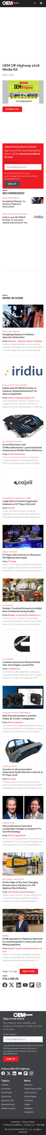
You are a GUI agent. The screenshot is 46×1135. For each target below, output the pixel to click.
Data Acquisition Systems (14, 214)
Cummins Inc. (14, 669)
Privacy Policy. (26, 179)
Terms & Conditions (13, 1125)
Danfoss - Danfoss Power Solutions (25, 341)
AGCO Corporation (17, 835)
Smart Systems (9, 552)
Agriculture (8, 823)
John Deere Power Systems (21, 892)
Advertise (15, 1122)
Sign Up (12, 184)
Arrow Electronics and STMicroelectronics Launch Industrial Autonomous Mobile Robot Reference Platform (22, 447)
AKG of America (15, 722)
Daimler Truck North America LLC (24, 615)
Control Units (9, 766)
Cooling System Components (16, 713)
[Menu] (41, 3)
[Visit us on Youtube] (25, 985)
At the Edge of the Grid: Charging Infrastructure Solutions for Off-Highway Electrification (20, 885)
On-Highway (8, 605)
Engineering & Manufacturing (16, 498)
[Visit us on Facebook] (4, 985)
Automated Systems (12, 442)
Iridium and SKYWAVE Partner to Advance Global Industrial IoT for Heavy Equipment (14, 220)
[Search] (34, 3)
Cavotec (12, 779)
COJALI (11, 508)
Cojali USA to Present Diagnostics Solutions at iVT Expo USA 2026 (20, 502)
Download (12, 109)
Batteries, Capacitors (13, 879)
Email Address (11, 162)
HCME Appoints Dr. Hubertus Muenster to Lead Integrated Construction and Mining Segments (22, 941)
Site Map (41, 1125)
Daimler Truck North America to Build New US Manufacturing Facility (22, 609)
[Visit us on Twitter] (11, 985)
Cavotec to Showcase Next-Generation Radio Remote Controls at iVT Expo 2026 (22, 772)
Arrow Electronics (16, 454)
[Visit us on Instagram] (38, 985)
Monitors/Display (11, 198)
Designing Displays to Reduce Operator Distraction (13, 204)
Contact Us (29, 1125)
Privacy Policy (24, 1054)
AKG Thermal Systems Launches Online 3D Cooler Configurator (19, 717)
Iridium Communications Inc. (21, 398)
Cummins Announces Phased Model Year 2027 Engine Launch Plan (21, 663)
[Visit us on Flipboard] (31, 985)
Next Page (29, 971)
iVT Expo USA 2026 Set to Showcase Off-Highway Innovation (21, 556)
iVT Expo (12, 561)
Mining (5, 936)
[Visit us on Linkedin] (18, 985)
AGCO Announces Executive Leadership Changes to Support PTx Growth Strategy (21, 829)
